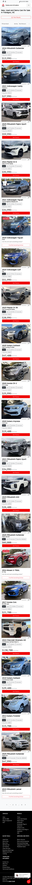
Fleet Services (6, 848)
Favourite (24, 46)
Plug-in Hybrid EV (7, 820)
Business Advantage (8, 850)
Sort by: (16, 23)
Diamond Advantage (22, 843)
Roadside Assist (21, 846)
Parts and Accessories (23, 841)
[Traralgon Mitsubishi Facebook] (4, 1)
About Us (5, 863)
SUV (4, 822)
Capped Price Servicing (23, 844)
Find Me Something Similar (16, 245)
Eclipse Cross (20, 827)
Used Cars (5, 839)
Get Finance (16, 61)
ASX (18, 833)
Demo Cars (5, 841)
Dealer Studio (12, 881)
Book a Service (21, 839)
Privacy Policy (6, 867)
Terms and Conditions (8, 869)
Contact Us (5, 862)
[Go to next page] (25, 804)
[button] (29, 5)
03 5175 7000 (24, 1)
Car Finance (6, 846)
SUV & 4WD (6, 818)
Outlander (20, 822)
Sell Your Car (6, 844)
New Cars (5, 843)
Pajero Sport (20, 820)
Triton (18, 817)
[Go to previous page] (7, 804)
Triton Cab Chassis (22, 818)
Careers (5, 865)
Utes (4, 817)
